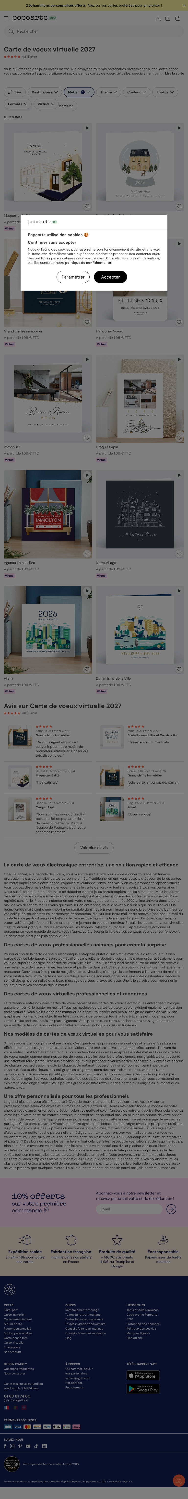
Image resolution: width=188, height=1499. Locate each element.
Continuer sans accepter (52, 242)
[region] (94, 253)
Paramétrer (73, 277)
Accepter (110, 277)
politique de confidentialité (88, 262)
